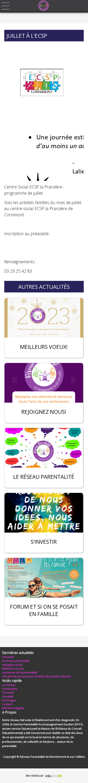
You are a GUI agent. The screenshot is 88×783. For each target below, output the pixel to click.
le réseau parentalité (15, 661)
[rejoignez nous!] (43, 383)
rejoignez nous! (12, 665)
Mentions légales (13, 708)
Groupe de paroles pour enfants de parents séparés (36, 676)
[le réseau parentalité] (43, 448)
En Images (9, 700)
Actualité (7, 696)
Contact (7, 704)
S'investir (8, 657)
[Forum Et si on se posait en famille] (43, 578)
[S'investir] (43, 513)
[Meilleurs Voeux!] (43, 318)
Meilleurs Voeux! (13, 668)
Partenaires (10, 689)
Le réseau (8, 685)
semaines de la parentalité (19, 672)
